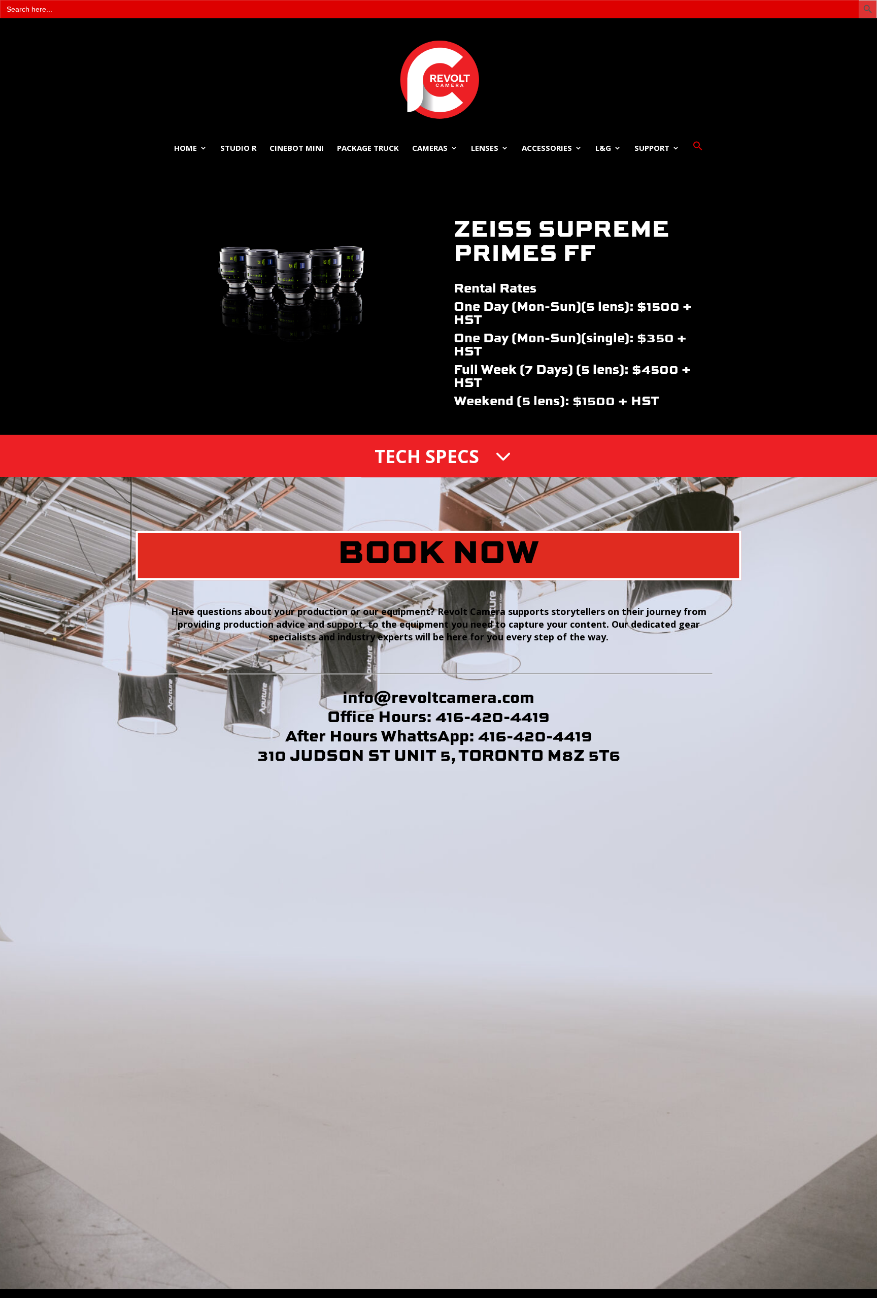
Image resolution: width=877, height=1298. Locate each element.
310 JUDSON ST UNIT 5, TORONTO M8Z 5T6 (438, 754)
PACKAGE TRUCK (368, 148)
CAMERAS (430, 148)
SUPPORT (651, 148)
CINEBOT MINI (296, 148)
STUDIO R (238, 148)
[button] (698, 157)
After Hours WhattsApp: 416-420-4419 (438, 735)
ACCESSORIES (547, 148)
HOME (185, 148)
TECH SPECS (427, 456)
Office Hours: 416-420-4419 (438, 715)
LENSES (484, 148)
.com (515, 696)
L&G (603, 148)
